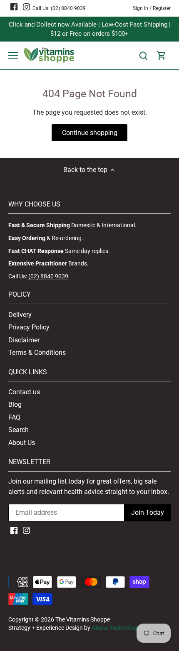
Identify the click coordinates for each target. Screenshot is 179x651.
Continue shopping (89, 133)
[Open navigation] (13, 55)
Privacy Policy (29, 327)
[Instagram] (26, 6)
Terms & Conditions (37, 352)
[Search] (143, 55)
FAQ (14, 417)
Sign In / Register (152, 8)
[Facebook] (13, 6)
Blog (15, 404)
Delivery (20, 315)
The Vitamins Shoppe (82, 619)
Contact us (24, 392)
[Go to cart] (162, 55)
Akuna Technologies (118, 627)
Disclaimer (24, 340)
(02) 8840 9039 (68, 8)
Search (18, 430)
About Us (21, 443)
